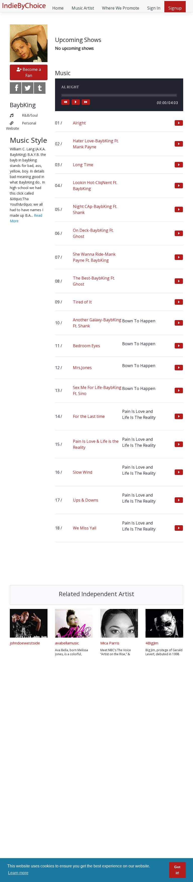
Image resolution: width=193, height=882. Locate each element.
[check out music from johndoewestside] (28, 623)
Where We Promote (120, 8)
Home (58, 8)
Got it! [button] (177, 870)
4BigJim (152, 642)
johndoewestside (25, 642)
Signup (175, 8)
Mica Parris (109, 642)
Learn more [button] (18, 873)
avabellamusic (67, 642)
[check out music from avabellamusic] (74, 623)
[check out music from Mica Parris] (119, 623)
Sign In (153, 8)
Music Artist (83, 8)
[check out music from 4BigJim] (164, 623)
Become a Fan (31, 72)
